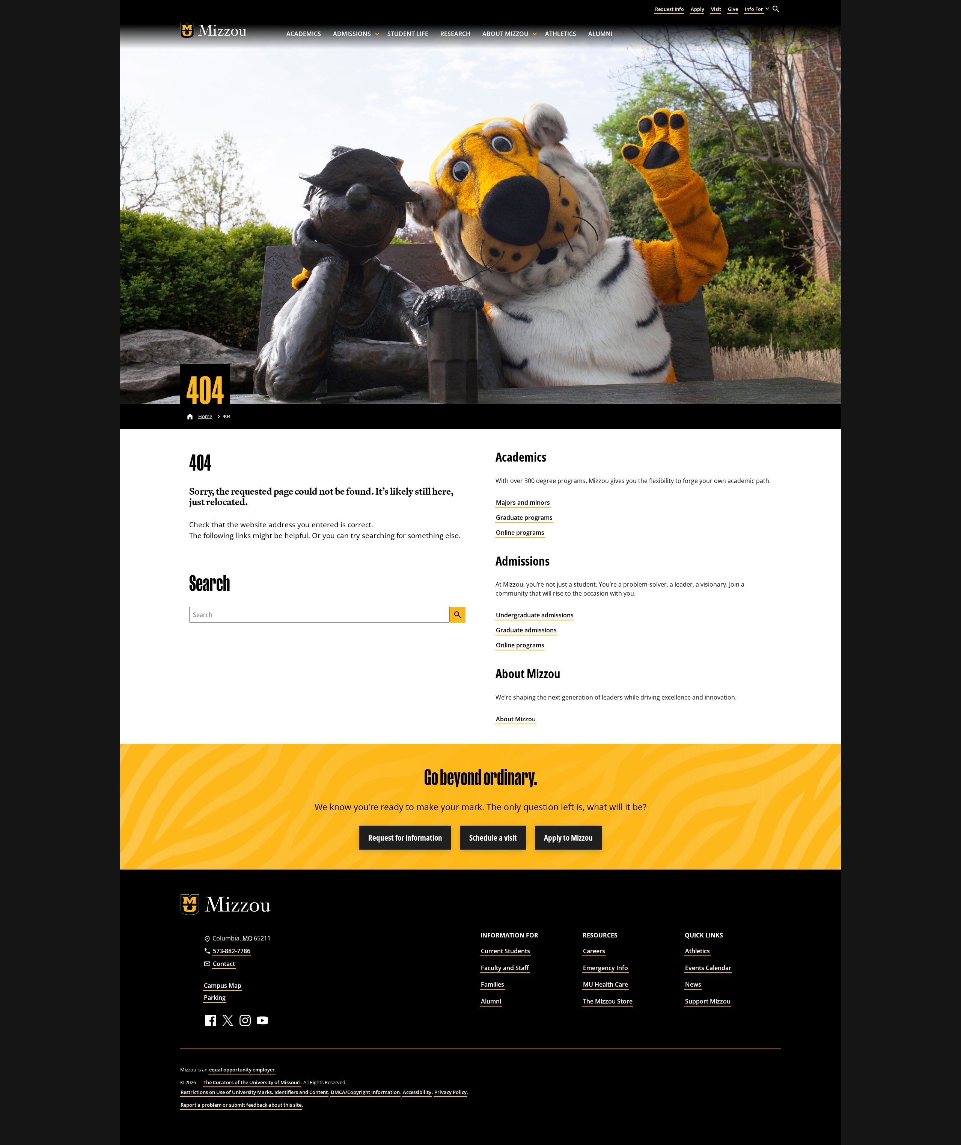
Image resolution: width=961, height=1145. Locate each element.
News (693, 984)
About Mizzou (505, 34)
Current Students (505, 951)
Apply (697, 9)
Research (455, 34)
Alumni (600, 34)
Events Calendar (708, 968)
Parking (215, 997)
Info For (754, 9)
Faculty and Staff (505, 968)
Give (733, 9)
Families (492, 984)
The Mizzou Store (608, 1001)
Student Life (407, 34)
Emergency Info (605, 968)
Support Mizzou (708, 1001)
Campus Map (222, 985)
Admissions (352, 34)
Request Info (669, 9)
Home (205, 416)
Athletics (560, 34)
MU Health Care (605, 984)
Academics (303, 34)
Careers (594, 951)
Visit (716, 9)
